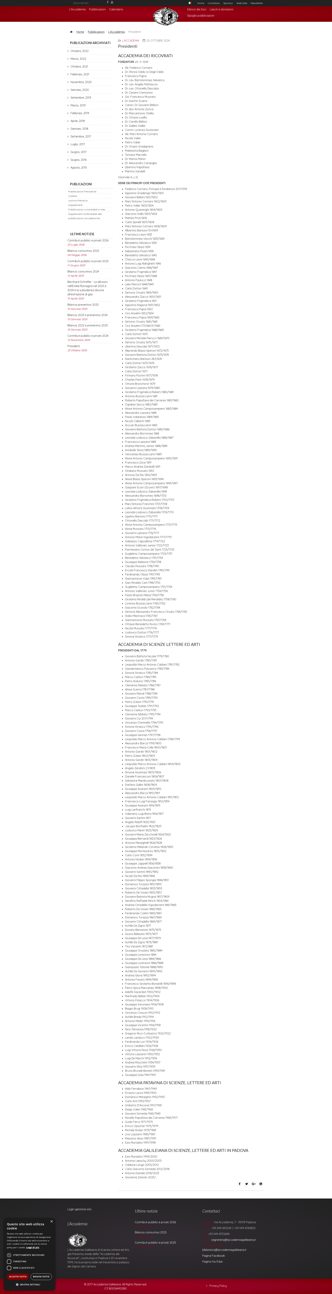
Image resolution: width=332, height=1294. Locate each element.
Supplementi (75, 205)
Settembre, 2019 (80, 97)
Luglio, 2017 (77, 144)
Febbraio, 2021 (79, 74)
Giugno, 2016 (78, 159)
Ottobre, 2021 (79, 66)
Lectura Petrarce (77, 200)
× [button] (51, 1221)
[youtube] (112, 2)
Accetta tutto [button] (18, 1276)
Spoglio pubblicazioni (200, 15)
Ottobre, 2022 (79, 51)
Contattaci (214, 3)
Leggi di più (32, 1247)
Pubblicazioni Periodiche (82, 191)
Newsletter (257, 3)
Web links (241, 3)
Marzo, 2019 (78, 105)
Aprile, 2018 (77, 121)
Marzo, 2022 (78, 58)
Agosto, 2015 (78, 167)
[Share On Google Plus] (253, 1183)
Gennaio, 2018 (79, 128)
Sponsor (228, 3)
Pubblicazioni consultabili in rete (86, 209)
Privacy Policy (218, 1285)
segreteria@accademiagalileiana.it (233, 1240)
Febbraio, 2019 (79, 113)
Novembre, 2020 (81, 82)
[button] (29, 1284)
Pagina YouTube (212, 1261)
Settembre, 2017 (80, 136)
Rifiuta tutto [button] (41, 1276)
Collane (72, 196)
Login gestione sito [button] (79, 1209)
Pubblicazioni (97, 9)
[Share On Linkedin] (260, 1183)
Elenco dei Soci (196, 9)
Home (200, 3)
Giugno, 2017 (78, 152)
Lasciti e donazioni (221, 9)
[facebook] (107, 2)
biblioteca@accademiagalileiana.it (224, 1250)
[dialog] (29, 1254)
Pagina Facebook (213, 1255)
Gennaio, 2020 (79, 90)
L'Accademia (77, 9)
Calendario (116, 9)
